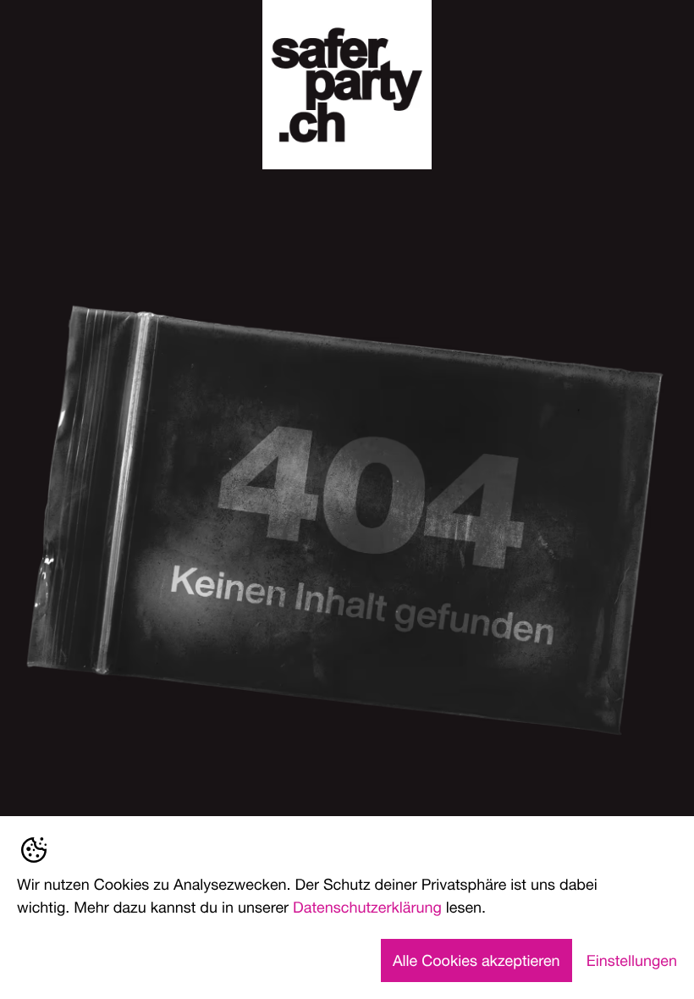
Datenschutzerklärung (367, 906)
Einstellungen (632, 960)
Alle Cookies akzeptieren (476, 960)
